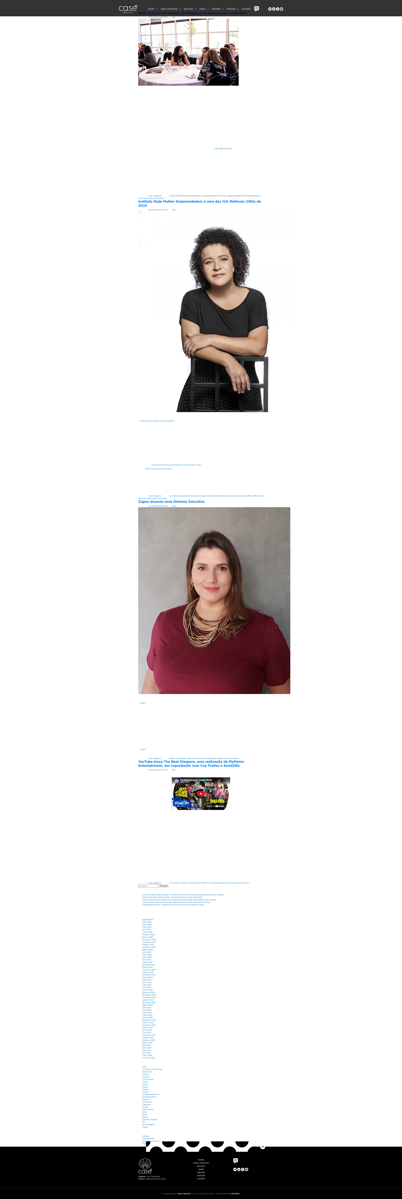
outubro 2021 (147, 1038)
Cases (202, 9)
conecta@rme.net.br (223, 148)
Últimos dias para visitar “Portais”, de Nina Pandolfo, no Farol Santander (172, 897)
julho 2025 (146, 952)
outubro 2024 (148, 972)
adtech (172, 758)
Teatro (145, 1127)
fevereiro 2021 (148, 1058)
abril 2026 (146, 929)
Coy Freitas (174, 883)
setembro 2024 (149, 975)
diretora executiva (194, 758)
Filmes (145, 1107)
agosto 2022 (147, 1028)
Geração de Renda (187, 496)
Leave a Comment (156, 198)
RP (143, 1122)
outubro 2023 (148, 1000)
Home (151, 9)
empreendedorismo (192, 196)
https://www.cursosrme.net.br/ (158, 469)
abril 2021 (146, 1053)
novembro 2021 (148, 1035)
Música (145, 1117)
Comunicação (147, 1079)
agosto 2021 (147, 1043)
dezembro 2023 (149, 995)
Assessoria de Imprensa (152, 1069)
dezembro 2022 (149, 1020)
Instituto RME (246, 496)
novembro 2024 (149, 970)
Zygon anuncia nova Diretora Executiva (171, 501)
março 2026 (147, 932)
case (173, 17)
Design (145, 1087)
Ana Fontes (174, 196)
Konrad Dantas (194, 883)
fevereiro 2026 (148, 935)
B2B (182, 196)
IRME (254, 496)
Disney (145, 1092)
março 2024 (147, 990)
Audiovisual (147, 1072)
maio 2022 (146, 1033)
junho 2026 (147, 924)
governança (201, 496)
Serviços (188, 9)
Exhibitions (147, 1102)
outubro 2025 (148, 945)
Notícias (231, 9)
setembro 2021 (148, 1040)
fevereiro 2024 (148, 992)
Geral (144, 1112)
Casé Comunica (169, 9)
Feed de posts (148, 1139)
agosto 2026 (147, 919)
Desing (145, 1089)
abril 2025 (146, 960)
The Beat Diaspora (218, 883)
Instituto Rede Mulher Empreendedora (157, 421)
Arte (144, 1067)
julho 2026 (146, 922)
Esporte (145, 1099)
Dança (145, 1084)
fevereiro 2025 (148, 965)
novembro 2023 (149, 997)
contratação (181, 758)
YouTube (230, 883)
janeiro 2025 (147, 967)
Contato (246, 9)
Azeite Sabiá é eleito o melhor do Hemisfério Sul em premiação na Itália (173, 905)
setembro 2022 (148, 1025)
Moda (144, 1114)
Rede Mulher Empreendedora (248, 196)
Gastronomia (147, 1109)
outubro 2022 (148, 1022)
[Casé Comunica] (128, 9)
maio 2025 (146, 957)
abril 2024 (146, 987)
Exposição (146, 1104)
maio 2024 (146, 985)
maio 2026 (146, 927)
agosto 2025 (147, 950)
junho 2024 (147, 982)
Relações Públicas (149, 1119)
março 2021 (147, 1055)
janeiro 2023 (147, 1017)
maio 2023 (146, 1012)
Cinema (145, 1074)
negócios (231, 196)
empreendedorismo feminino (214, 196)
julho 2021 (146, 1045)
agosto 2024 (147, 977)
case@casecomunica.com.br (155, 1179)
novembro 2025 (149, 942)
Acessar (145, 1136)
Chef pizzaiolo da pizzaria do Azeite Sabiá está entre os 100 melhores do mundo (176, 902)
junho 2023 (147, 1010)
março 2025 (147, 962)
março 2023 (147, 1015)
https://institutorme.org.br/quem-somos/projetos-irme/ (176, 465)
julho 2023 (146, 1007)
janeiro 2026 (147, 937)
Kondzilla (184, 883)
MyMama (205, 883)
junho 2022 (147, 1030)
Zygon (143, 703)
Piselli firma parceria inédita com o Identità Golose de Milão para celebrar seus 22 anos (179, 900)
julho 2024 (146, 980)
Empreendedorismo (150, 1094)
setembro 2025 (148, 947)
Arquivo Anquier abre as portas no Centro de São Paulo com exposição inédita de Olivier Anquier (183, 895)
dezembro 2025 (149, 940)
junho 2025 (147, 955)
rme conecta (143, 198)
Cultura (145, 1082)
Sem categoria (155, 196)
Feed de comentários (151, 1141)
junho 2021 (146, 1048)
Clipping (145, 1077)
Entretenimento (149, 1097)
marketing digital (210, 758)
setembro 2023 (148, 1002)
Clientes (216, 9)
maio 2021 (146, 1050)
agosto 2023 (147, 1005)
